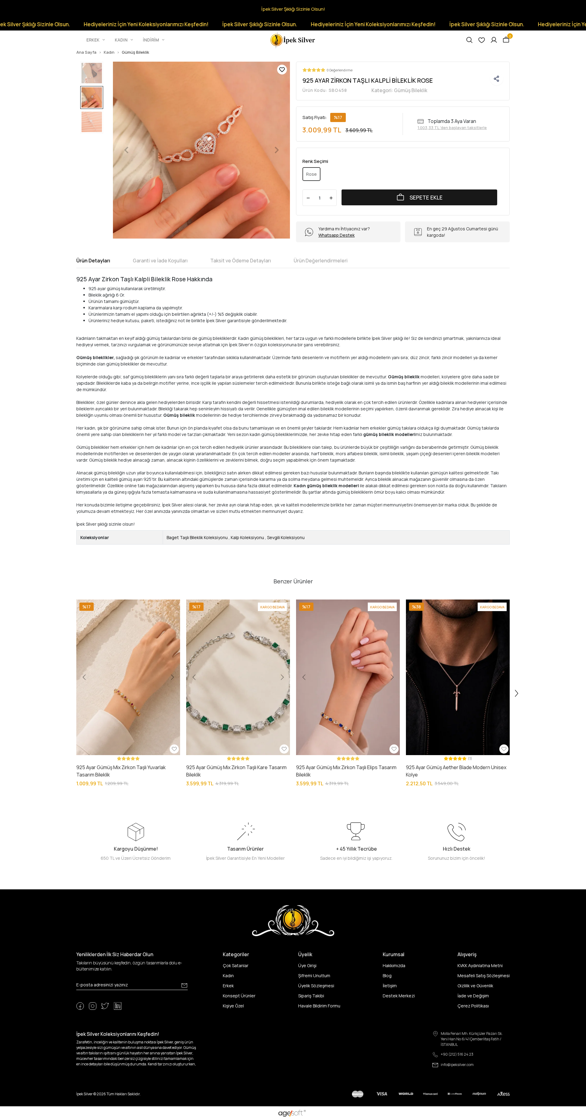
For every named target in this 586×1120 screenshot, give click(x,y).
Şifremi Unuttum (314, 975)
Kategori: (399, 90)
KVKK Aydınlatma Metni (480, 965)
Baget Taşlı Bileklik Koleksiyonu (197, 537)
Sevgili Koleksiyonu (286, 537)
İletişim (390, 986)
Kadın (228, 975)
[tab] (93, 260)
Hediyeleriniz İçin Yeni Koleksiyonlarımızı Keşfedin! (93, 24)
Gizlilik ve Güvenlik (475, 986)
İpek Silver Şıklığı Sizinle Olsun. (207, 24)
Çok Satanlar (235, 965)
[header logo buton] (293, 39)
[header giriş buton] (493, 40)
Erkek (228, 986)
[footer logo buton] (293, 920)
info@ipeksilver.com (457, 1064)
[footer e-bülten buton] (184, 985)
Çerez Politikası (473, 1006)
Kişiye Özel (233, 1006)
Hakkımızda (394, 965)
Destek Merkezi (399, 996)
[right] (517, 693)
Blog (387, 975)
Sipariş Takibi (311, 996)
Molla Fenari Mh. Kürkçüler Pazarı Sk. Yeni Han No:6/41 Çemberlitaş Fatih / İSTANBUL (472, 1039)
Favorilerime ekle (282, 69)
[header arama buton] (469, 40)
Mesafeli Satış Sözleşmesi (484, 975)
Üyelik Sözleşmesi (316, 986)
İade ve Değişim (473, 996)
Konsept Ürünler (239, 996)
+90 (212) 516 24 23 (457, 1054)
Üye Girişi (307, 965)
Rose (311, 174)
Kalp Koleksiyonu (247, 537)
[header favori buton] (481, 40)
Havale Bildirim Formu (319, 1006)
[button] (96, 40)
